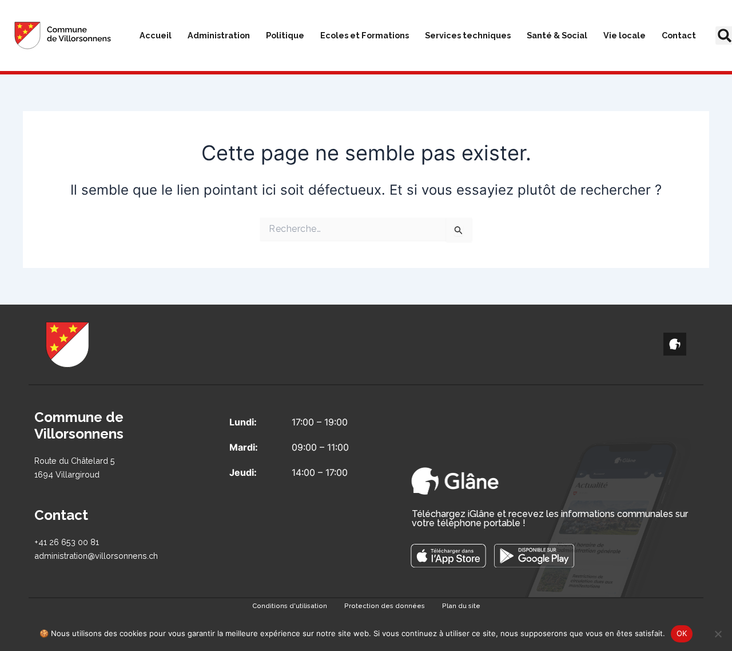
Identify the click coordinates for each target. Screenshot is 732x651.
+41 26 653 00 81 (66, 542)
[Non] (717, 634)
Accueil (156, 35)
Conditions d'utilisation (289, 606)
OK (682, 633)
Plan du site (461, 606)
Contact (679, 35)
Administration (219, 35)
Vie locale (624, 35)
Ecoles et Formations (364, 35)
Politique (285, 35)
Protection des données (384, 606)
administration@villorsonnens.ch (96, 556)
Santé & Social (557, 35)
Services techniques (468, 35)
